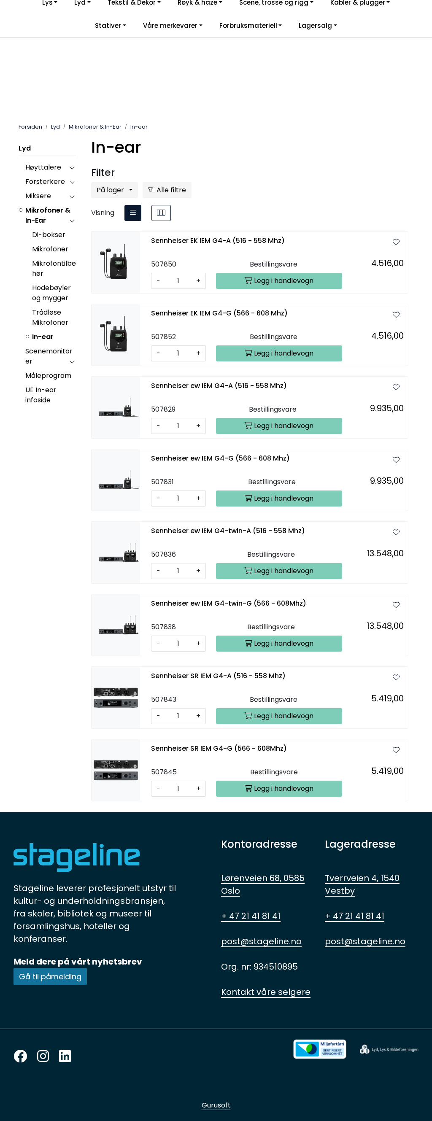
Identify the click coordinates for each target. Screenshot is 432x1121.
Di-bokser (48, 235)
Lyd (25, 148)
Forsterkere (45, 181)
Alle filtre (170, 190)
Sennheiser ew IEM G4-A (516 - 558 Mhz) (219, 386)
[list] (132, 213)
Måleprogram (48, 375)
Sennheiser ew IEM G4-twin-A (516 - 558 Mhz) (228, 531)
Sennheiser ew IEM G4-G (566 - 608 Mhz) (220, 458)
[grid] (161, 213)
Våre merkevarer (170, 25)
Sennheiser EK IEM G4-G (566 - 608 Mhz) (219, 313)
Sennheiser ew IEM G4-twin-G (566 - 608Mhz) (228, 603)
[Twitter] (20, 1056)
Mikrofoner (50, 249)
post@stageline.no (261, 941)
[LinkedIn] (65, 1056)
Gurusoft (216, 1105)
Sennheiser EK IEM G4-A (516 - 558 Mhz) (218, 240)
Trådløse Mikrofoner (50, 317)
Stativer (108, 25)
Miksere (38, 196)
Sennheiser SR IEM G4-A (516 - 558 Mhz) (218, 676)
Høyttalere (43, 167)
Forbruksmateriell (248, 25)
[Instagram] (43, 1056)
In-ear (43, 337)
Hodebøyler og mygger (51, 293)
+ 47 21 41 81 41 (251, 916)
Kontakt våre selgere (265, 992)
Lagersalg (315, 25)
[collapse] (72, 167)
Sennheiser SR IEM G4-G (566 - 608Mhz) (219, 748)
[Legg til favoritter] (396, 242)
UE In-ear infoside (41, 395)
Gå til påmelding (50, 976)
